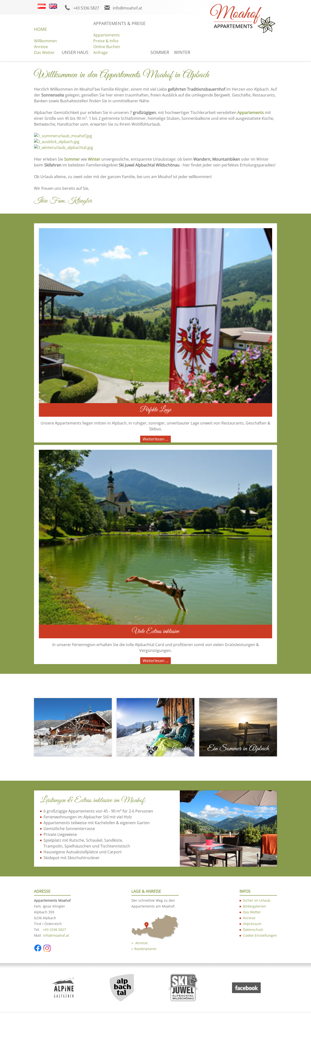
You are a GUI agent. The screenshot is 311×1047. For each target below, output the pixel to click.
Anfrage (100, 52)
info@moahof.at (127, 8)
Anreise (41, 46)
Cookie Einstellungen (260, 935)
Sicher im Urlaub (256, 900)
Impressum (252, 923)
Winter (182, 52)
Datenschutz (253, 929)
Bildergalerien (254, 906)
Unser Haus (75, 52)
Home (40, 29)
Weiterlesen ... (155, 439)
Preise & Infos (106, 40)
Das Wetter (44, 52)
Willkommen (45, 40)
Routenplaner (145, 948)
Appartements (106, 35)
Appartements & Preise (119, 23)
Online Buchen (106, 46)
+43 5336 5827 (86, 8)
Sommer (159, 52)
